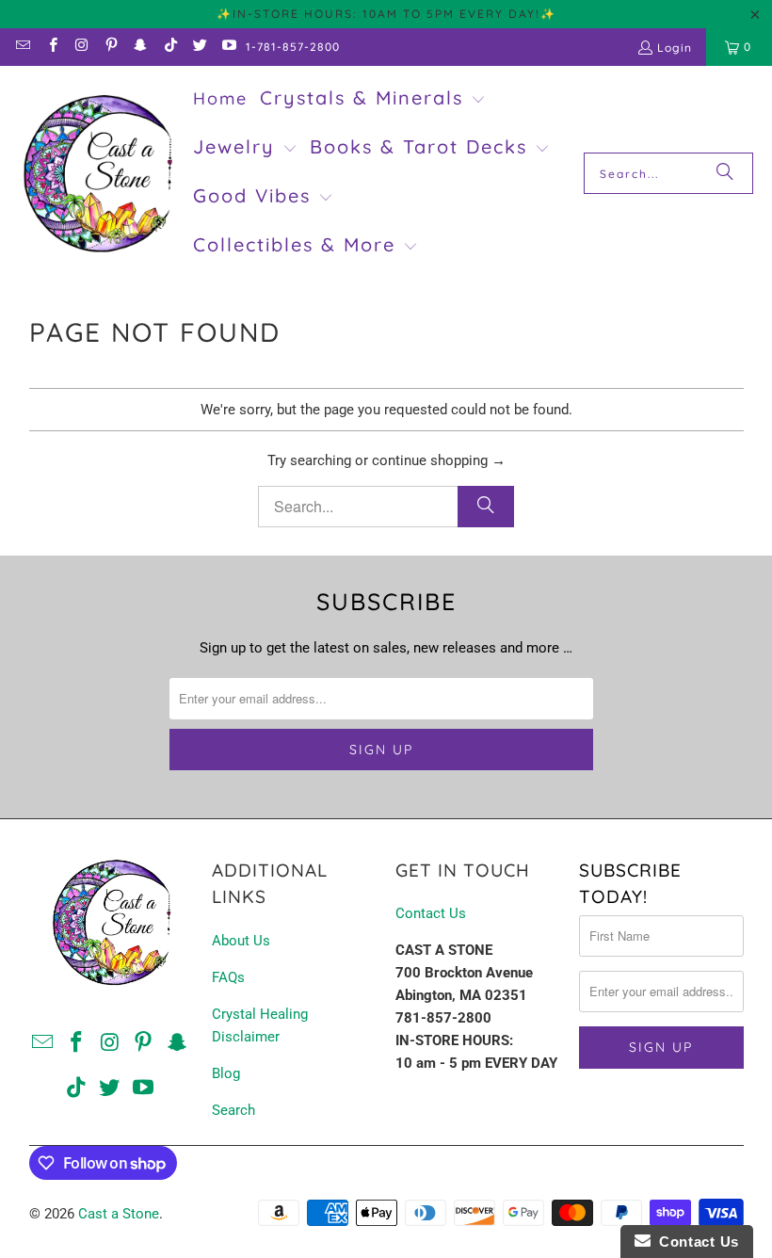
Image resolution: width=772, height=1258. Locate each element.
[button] (373, 99)
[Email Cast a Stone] (22, 47)
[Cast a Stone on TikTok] (169, 47)
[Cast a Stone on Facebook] (51, 47)
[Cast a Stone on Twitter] (199, 47)
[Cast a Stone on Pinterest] (111, 47)
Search (233, 1110)
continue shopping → (439, 460)
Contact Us (430, 913)
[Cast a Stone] (96, 173)
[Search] (725, 173)
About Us (241, 940)
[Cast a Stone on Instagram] (81, 47)
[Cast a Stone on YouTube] (228, 47)
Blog (226, 1073)
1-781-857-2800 (293, 47)
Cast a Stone (118, 1213)
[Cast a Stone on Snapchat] (140, 47)
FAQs (228, 977)
